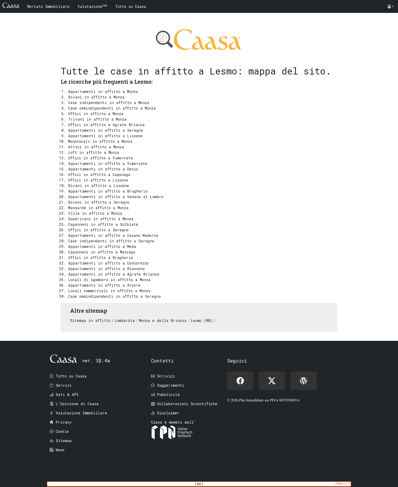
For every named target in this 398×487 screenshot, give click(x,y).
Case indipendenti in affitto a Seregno (111, 240)
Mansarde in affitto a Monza (98, 207)
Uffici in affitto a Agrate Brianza (106, 124)
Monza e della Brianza (163, 320)
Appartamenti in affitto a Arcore (104, 285)
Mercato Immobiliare (48, 6)
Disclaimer (168, 412)
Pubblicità (168, 394)
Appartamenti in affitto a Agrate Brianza (113, 274)
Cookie (62, 431)
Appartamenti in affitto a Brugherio (107, 191)
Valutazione (92, 6)
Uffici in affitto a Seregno (98, 229)
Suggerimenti (170, 385)
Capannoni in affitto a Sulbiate (103, 224)
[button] (391, 6)
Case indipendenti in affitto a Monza (108, 102)
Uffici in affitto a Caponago (99, 174)
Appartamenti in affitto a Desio (103, 168)
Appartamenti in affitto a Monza (103, 91)
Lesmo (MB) (202, 320)
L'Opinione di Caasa (77, 403)
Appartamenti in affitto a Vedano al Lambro (115, 196)
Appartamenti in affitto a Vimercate (107, 163)
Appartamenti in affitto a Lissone (105, 135)
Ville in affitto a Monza (95, 213)
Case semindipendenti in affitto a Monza (112, 108)
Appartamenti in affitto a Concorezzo (108, 263)
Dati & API (67, 394)
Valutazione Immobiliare (81, 412)
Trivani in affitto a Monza (97, 119)
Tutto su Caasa (130, 6)
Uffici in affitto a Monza (95, 113)
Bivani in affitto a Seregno (98, 202)
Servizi (64, 385)
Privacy (64, 422)
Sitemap (64, 440)
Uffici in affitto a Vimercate (100, 157)
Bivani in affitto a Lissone (98, 185)
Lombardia (125, 320)
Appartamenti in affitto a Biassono (106, 268)
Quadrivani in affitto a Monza (100, 218)
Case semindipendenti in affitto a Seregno (114, 296)
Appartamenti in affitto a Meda (102, 246)
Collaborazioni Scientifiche (187, 403)
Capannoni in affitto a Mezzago (101, 251)
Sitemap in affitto (90, 320)
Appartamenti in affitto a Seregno (105, 130)
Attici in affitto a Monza (96, 146)
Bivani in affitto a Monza (96, 97)
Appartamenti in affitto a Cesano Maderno (113, 235)
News (60, 449)
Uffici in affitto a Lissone (98, 180)
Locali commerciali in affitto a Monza (109, 290)
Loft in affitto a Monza (93, 152)
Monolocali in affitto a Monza (100, 141)
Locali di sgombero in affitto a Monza (109, 279)
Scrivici (166, 376)
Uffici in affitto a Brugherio (100, 257)
